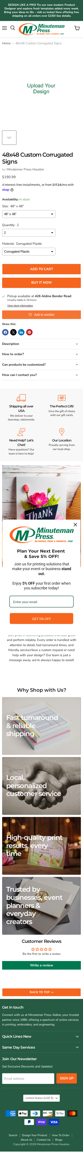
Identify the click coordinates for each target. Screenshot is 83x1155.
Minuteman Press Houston (25, 169)
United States (39, 1098)
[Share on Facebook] (5, 332)
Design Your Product (34, 1135)
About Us (26, 1140)
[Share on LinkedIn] (21, 332)
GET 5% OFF (41, 619)
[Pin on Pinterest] (29, 332)
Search (13, 1135)
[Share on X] (13, 332)
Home (6, 43)
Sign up (66, 1078)
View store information (20, 305)
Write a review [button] (41, 965)
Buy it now (41, 282)
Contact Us (43, 1140)
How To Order (61, 1135)
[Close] (75, 524)
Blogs (58, 1140)
